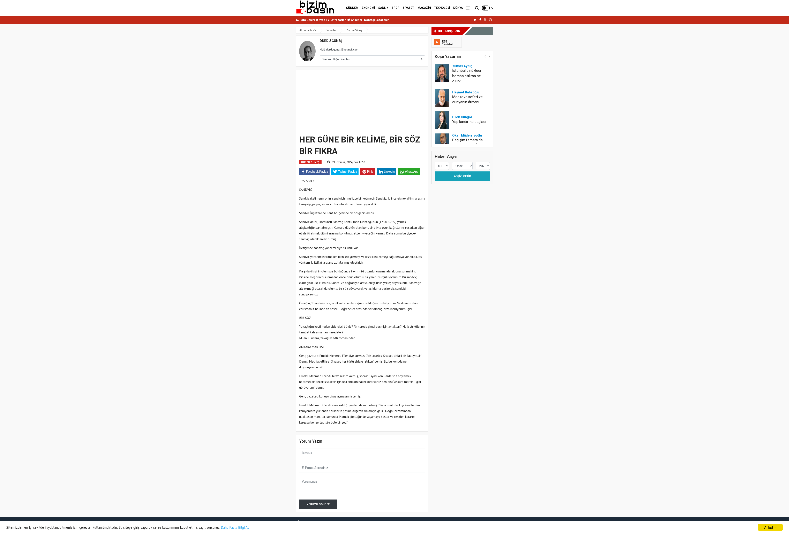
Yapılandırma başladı (469, 121)
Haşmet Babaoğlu (465, 92)
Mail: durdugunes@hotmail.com (339, 49)
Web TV (324, 20)
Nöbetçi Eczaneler (376, 20)
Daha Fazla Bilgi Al (235, 527)
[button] (489, 56)
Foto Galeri (307, 20)
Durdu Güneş (354, 30)
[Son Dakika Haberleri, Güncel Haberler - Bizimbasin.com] (315, 7)
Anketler (356, 20)
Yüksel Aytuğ (462, 66)
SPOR (395, 7)
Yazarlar (340, 20)
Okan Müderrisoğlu (467, 135)
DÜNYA (458, 7)
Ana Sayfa (309, 30)
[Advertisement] (362, 101)
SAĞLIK (383, 7)
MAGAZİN (424, 7)
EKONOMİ (368, 7)
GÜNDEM (352, 7)
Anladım (770, 527)
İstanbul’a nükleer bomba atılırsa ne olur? (467, 75)
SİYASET (408, 7)
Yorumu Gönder (318, 504)
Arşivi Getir (462, 176)
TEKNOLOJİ (442, 7)
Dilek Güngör (462, 117)
